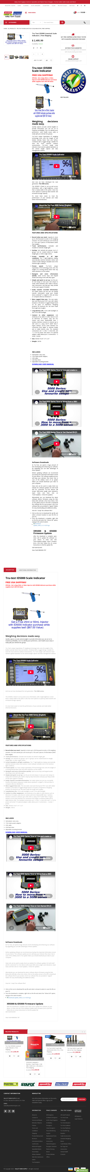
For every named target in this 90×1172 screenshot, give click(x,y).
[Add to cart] (9, 1056)
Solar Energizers (50, 1128)
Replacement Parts (51, 1136)
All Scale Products (65, 1115)
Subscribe (82, 1099)
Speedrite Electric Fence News (36, 1150)
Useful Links (35, 1144)
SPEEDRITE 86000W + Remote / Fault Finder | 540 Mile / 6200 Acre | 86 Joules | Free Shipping (34, 1065)
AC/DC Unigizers (35, 5)
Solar (53, 5)
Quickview (14, 1042)
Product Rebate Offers (50, 1156)
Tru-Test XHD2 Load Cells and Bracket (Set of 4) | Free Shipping (55, 1050)
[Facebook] (81, 5)
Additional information (27, 570)
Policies (34, 1125)
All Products (12, 28)
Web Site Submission (37, 1157)
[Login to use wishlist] (14, 1056)
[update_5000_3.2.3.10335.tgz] (45, 524)
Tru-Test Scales (62, 5)
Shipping (34, 1133)
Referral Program (36, 1146)
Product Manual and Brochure (37, 1137)
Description (10, 570)
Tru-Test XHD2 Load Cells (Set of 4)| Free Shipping (74, 1049)
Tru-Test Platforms (65, 1128)
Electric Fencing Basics (50, 1150)
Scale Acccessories (66, 1136)
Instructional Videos (37, 1141)
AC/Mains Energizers (51, 1117)
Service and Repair (37, 1120)
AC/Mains (26, 5)
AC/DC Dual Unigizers (52, 1120)
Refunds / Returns (37, 1123)
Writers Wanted (36, 1154)
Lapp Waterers (79, 1119)
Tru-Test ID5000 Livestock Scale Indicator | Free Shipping (33, 28)
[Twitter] (77, 5)
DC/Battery (46, 5)
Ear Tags (72, 5)
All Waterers (78, 1116)
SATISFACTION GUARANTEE (73, 48)
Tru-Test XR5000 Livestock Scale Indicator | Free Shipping (13, 1047)
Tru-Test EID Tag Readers (65, 1132)
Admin (33, 1159)
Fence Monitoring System (50, 1132)
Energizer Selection (51, 1146)
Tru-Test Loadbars (65, 1125)
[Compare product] (18, 1056)
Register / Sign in (10, 5)
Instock (41, 44)
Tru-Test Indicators (65, 1123)
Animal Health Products (64, 1153)
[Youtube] (84, 5)
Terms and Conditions (35, 1129)
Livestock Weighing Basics (66, 1140)
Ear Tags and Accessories (64, 1148)
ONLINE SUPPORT (73, 59)
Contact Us (35, 1117)
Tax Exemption (36, 1162)
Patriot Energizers (51, 1144)
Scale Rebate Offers (66, 1144)
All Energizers (50, 1115)
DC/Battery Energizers (49, 1124)
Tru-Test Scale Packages (64, 1119)
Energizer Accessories (49, 1140)
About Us (34, 1115)
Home (19, 5)
